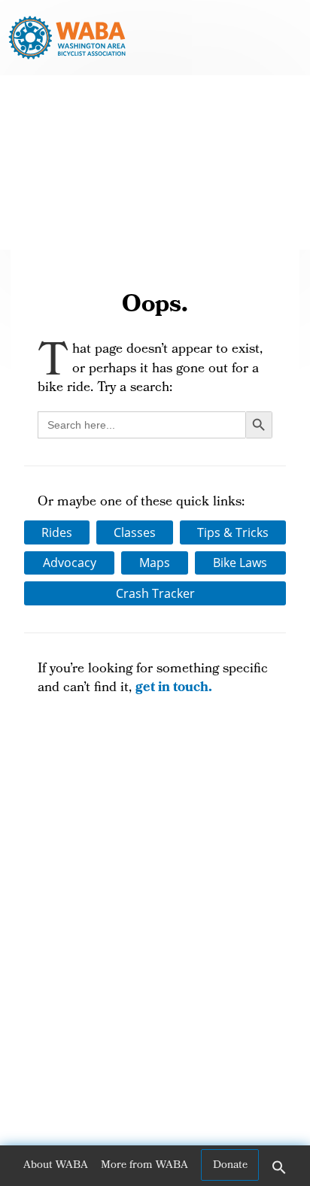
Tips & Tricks (233, 532)
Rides (56, 532)
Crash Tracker (155, 593)
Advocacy (69, 562)
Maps (154, 562)
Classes (135, 532)
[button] (279, 1172)
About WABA (55, 1166)
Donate (230, 1166)
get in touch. (173, 688)
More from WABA (144, 1166)
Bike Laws (240, 562)
